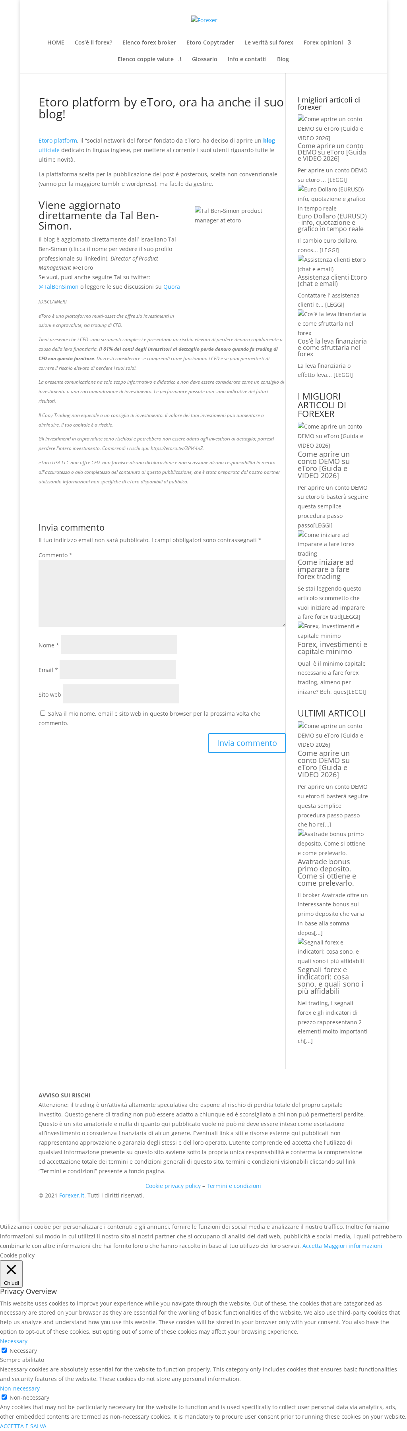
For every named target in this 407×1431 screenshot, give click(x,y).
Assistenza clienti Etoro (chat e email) (332, 280)
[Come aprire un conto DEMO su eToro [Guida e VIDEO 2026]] (333, 138)
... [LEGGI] (334, 179)
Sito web (50, 694)
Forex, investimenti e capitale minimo (332, 647)
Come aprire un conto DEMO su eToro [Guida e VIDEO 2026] (332, 152)
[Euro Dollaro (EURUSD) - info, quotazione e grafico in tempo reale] (333, 208)
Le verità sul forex (268, 43)
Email (48, 670)
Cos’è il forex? (93, 43)
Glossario (204, 59)
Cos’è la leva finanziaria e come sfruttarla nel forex (332, 347)
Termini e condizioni (234, 1186)
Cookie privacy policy (173, 1186)
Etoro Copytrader (210, 43)
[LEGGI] (323, 525)
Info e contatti (247, 59)
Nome (49, 645)
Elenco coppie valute (146, 59)
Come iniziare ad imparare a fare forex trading (326, 569)
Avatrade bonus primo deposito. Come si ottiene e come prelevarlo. (327, 872)
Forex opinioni (323, 43)
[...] (327, 824)
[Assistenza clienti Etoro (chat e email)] (333, 269)
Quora (171, 286)
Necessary (23, 1350)
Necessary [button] (13, 1341)
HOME (55, 43)
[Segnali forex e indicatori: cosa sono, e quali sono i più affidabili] (333, 961)
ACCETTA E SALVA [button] (23, 1426)
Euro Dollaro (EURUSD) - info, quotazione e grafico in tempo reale (332, 222)
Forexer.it (71, 1195)
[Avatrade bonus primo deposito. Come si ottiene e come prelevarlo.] (333, 853)
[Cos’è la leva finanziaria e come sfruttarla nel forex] (333, 333)
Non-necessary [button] (20, 1388)
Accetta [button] (312, 1245)
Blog (283, 59)
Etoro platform (58, 140)
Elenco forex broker (149, 43)
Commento (55, 555)
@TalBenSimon (59, 286)
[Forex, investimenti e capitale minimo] (333, 635)
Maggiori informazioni (353, 1245)
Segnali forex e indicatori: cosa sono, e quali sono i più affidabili (331, 980)
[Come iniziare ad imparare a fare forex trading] (333, 553)
